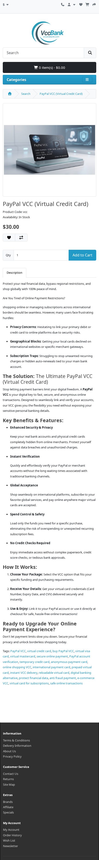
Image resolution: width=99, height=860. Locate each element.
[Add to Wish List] (9, 237)
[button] (6, 4)
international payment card (51, 667)
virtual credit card (39, 651)
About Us (9, 751)
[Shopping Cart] (87, 4)
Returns (8, 779)
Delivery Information (17, 746)
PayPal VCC (18, 651)
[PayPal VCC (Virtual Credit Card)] (49, 151)
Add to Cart (82, 255)
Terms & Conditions (16, 740)
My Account (11, 830)
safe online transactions (66, 683)
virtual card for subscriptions (29, 683)
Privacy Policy (12, 756)
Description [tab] (14, 272)
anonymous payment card (69, 662)
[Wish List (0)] (81, 4)
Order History (12, 835)
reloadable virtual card (54, 673)
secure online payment (52, 656)
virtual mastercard (22, 656)
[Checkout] (94, 4)
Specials (8, 812)
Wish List (9, 840)
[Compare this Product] (21, 237)
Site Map (9, 784)
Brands (8, 802)
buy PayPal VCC (63, 651)
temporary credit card (35, 662)
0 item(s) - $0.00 (51, 67)
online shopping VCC (17, 667)
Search (25, 94)
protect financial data (33, 678)
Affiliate (8, 807)
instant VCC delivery (23, 673)
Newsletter (10, 846)
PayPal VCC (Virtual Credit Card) (61, 94)
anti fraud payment (63, 678)
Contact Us (10, 774)
